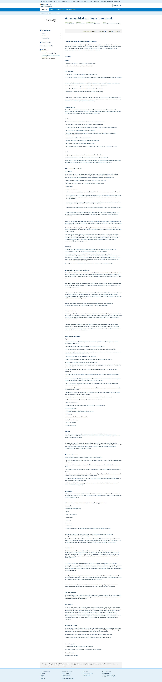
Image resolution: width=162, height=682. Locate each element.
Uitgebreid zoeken (59, 9)
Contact (43, 673)
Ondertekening (45, 38)
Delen (117, 31)
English (42, 675)
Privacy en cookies (66, 673)
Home (51, 9)
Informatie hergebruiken (68, 671)
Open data (85, 671)
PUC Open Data (86, 675)
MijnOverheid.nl (107, 671)
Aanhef (43, 33)
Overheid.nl (44, 10)
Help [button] (119, 9)
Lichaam (43, 36)
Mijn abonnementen (71, 9)
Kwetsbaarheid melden (67, 678)
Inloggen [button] (115, 5)
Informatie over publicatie (46, 45)
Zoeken (43, 678)
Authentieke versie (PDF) (89, 32)
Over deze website (45, 671)
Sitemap (64, 677)
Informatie (101, 31)
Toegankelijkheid (66, 675)
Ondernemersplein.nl (109, 675)
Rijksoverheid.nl (107, 673)
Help (42, 677)
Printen (110, 31)
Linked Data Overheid (88, 673)
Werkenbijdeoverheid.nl (109, 677)
